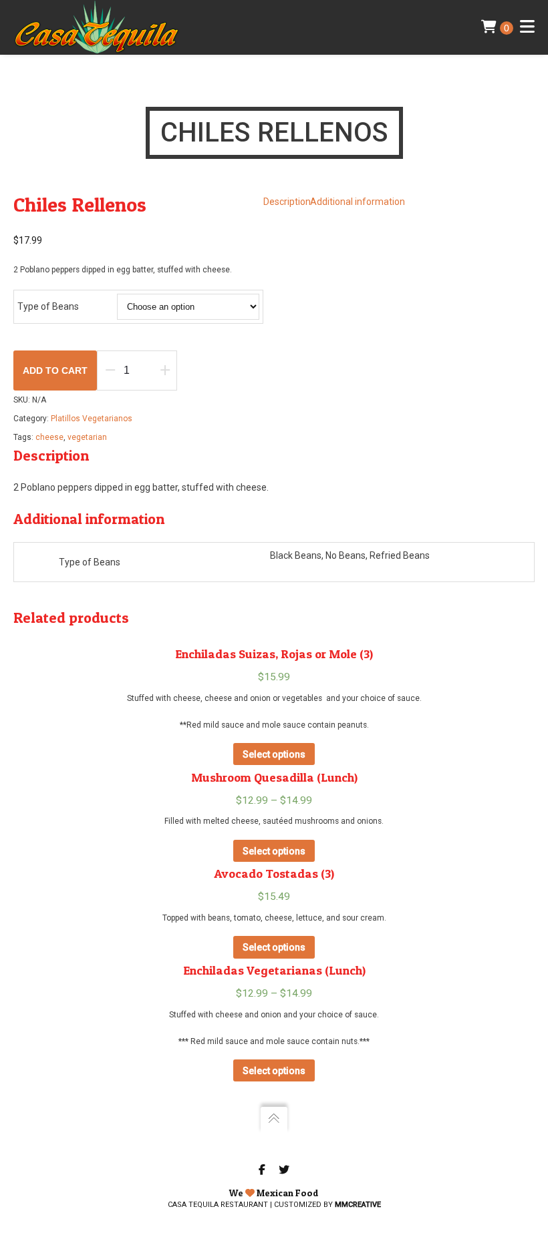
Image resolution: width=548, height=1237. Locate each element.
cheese (49, 437)
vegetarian (87, 437)
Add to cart (55, 370)
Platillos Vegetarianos (91, 418)
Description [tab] (287, 201)
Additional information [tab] (357, 201)
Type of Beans (48, 306)
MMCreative (358, 1204)
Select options (274, 754)
